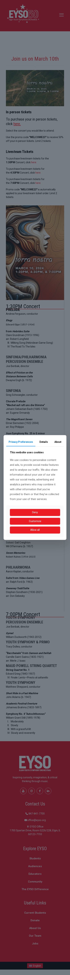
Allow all (35, 530)
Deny (35, 512)
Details (43, 441)
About (57, 441)
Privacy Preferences (21, 441)
